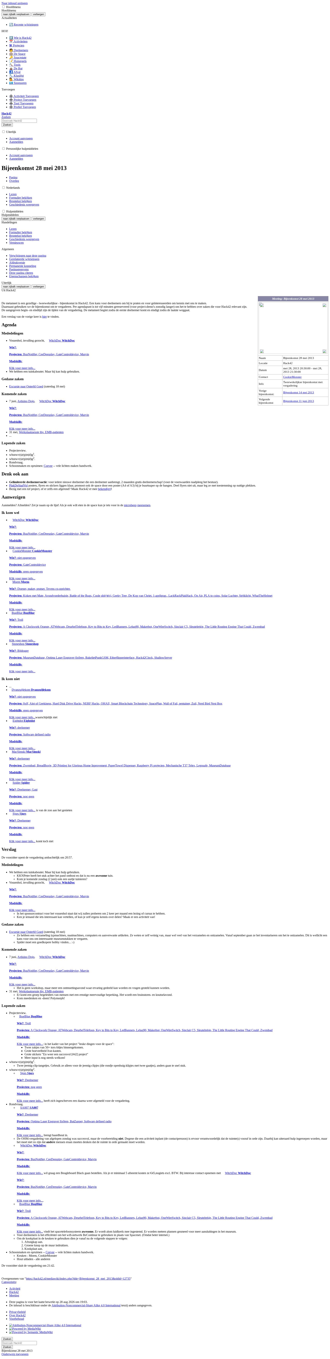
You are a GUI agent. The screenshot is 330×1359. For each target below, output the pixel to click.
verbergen (38, 14)
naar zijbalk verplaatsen (16, 14)
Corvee (48, 465)
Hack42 (14, 1292)
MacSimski (120, 765)
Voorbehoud (16, 1318)
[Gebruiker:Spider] (10, 782)
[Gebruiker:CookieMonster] (10, 551)
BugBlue (137, 626)
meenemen (143, 505)
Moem (140, 595)
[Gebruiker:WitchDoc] (46, 340)
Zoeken (7, 124)
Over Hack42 (17, 1315)
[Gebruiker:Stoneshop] (10, 643)
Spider (23, 796)
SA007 (64, 1121)
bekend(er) (104, 489)
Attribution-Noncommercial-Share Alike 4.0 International (86, 1305)
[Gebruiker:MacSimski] (10, 751)
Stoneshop (90, 657)
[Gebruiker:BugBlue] (10, 612)
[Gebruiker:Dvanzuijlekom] (10, 689)
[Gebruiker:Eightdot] (10, 720)
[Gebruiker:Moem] (10, 581)
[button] (3, 7)
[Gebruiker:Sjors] (10, 813)
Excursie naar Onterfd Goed (26, 386)
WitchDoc (49, 354)
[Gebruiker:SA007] (18, 1107)
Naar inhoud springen (15, 3)
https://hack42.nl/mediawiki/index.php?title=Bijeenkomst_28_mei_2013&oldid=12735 (78, 1278)
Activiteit (14, 1288)
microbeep (130, 505)
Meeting (14, 1295)
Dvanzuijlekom (115, 703)
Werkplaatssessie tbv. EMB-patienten (41, 432)
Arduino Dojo (25, 401)
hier (44, 316)
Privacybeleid (17, 1311)
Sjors (22, 827)
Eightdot (30, 734)
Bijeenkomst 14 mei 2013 (298, 392)
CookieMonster (292, 376)
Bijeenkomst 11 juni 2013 (298, 401)
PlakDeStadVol (18, 485)
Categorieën (9, 1282)
